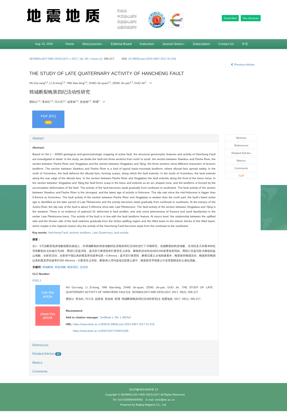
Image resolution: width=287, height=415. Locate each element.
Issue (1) (96, 58)
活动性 (84, 267)
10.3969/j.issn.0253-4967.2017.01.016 (152, 58)
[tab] (123, 138)
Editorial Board (121, 44)
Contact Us (226, 44)
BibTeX (126, 317)
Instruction (147, 44)
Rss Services (251, 18)
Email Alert (230, 18)
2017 (75, 58)
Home (70, 44)
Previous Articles (244, 64)
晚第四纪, (73, 267)
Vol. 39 (83, 58)
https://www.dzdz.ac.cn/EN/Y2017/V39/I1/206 (100, 330)
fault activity (121, 232)
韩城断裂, (48, 267)
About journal (91, 44)
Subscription (201, 44)
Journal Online (172, 44)
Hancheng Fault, (59, 232)
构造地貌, (61, 267)
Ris (117, 317)
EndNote (105, 317)
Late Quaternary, (103, 232)
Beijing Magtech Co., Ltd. (151, 404)
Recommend (74, 310)
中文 (245, 44)
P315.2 (36, 280)
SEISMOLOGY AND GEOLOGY (48, 58)
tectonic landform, (81, 232)
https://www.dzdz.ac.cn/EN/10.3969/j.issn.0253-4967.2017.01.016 (113, 324)
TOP (241, 175)
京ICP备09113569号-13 (143, 389)
